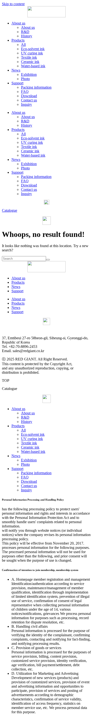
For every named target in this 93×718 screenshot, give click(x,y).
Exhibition (29, 74)
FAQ (25, 92)
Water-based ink (33, 66)
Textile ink (29, 57)
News (15, 70)
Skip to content (13, 4)
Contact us (29, 100)
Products (18, 40)
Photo (25, 79)
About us (18, 23)
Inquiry (26, 104)
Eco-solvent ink (33, 49)
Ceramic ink (30, 62)
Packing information (36, 87)
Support (17, 83)
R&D (25, 32)
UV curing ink (32, 53)
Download (29, 96)
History (26, 36)
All (23, 45)
